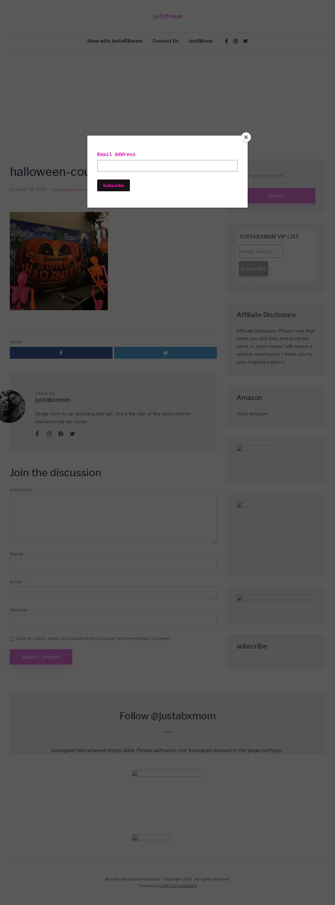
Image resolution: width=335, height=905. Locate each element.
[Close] (246, 137)
